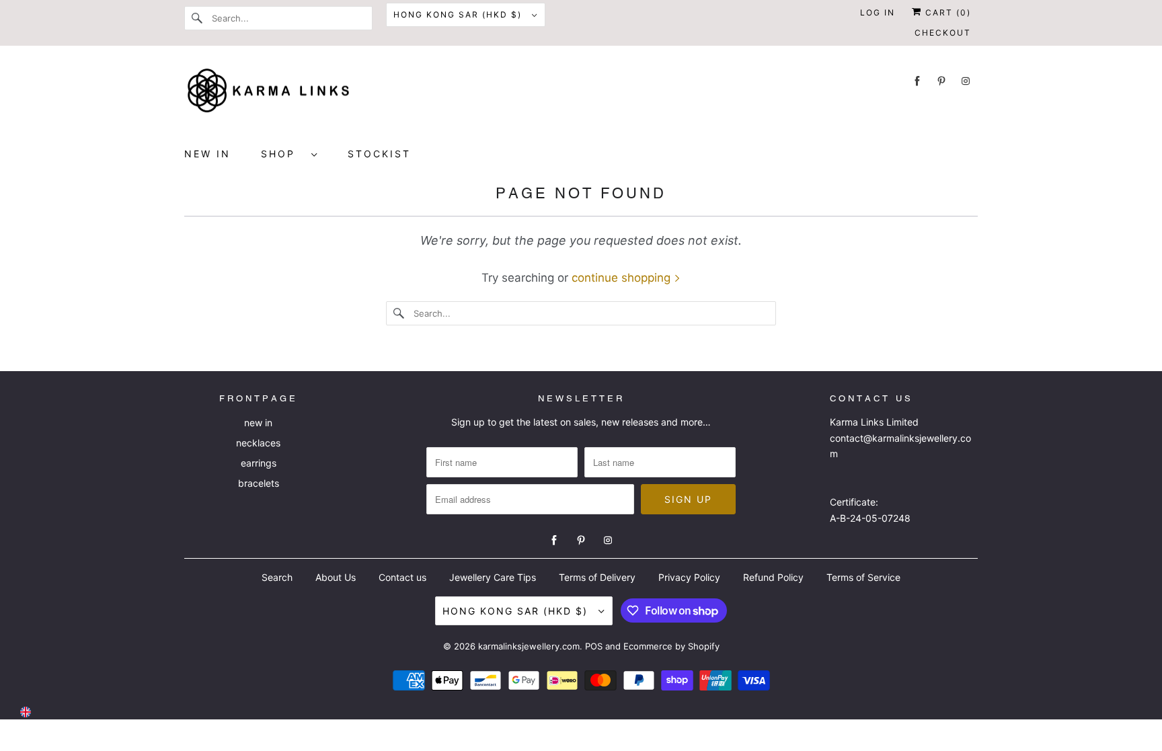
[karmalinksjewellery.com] (581, 95)
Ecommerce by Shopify (671, 646)
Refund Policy (773, 577)
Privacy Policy (689, 577)
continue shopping (623, 277)
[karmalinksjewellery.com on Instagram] (965, 81)
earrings (258, 463)
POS (594, 646)
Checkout (943, 33)
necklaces (258, 442)
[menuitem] (289, 153)
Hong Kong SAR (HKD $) (459, 14)
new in (258, 422)
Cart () (946, 12)
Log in (877, 12)
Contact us (402, 577)
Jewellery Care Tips (492, 577)
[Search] (197, 18)
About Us (335, 577)
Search (277, 577)
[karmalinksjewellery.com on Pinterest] (941, 81)
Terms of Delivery (597, 577)
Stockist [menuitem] (379, 153)
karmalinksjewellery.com (529, 646)
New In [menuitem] (207, 153)
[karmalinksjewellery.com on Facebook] (917, 81)
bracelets (258, 483)
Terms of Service (863, 577)
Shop (283, 153)
